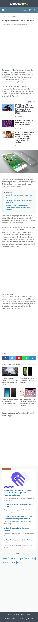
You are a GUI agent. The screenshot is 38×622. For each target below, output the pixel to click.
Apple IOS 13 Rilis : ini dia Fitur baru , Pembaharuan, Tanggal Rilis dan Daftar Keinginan (18, 208)
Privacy (23, 615)
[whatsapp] (25, 358)
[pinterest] (19, 358)
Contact (16, 615)
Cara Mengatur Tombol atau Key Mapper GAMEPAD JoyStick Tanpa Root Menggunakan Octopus (18, 492)
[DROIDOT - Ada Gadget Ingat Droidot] (19, 3)
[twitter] (12, 358)
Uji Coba (19, 562)
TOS (28, 615)
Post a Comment (22, 24)
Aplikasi (5, 559)
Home (10, 615)
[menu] (4, 10)
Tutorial (12, 562)
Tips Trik (5, 562)
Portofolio (13, 559)
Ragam (21, 559)
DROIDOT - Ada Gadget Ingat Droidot (22, 619)
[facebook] (5, 358)
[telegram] (32, 358)
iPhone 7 (5, 72)
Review (27, 559)
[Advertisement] (19, 47)
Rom (33, 559)
